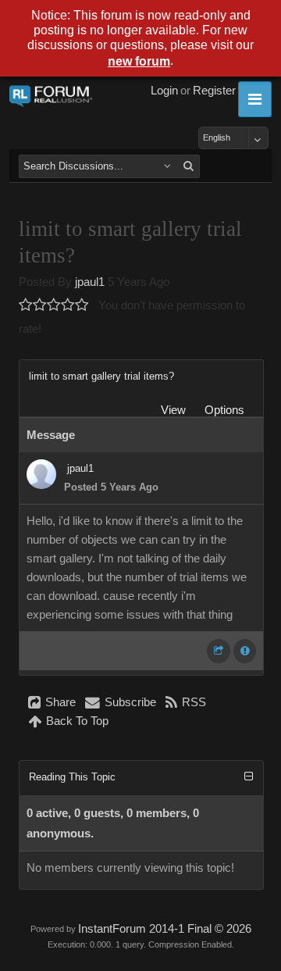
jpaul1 (90, 282)
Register (214, 90)
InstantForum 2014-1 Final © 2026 (164, 929)
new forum (139, 61)
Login (164, 90)
